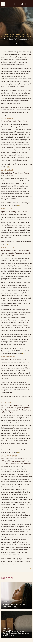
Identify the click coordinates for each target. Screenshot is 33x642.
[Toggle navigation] (3, 4)
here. (8, 399)
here (8, 166)
